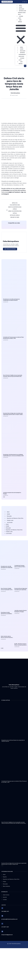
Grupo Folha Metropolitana (14, 207)
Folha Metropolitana (15, 204)
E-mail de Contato (5, 917)
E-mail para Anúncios (6, 933)
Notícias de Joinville (15, 215)
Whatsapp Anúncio (5, 925)
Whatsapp (3, 910)
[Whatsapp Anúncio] (2, 924)
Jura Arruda (20, 20)
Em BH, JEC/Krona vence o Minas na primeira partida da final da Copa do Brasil (20, 645)
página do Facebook (14, 192)
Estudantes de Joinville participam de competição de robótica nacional (11, 300)
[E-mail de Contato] (2, 916)
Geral (20, 5)
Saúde (20, 7)
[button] (20, 34)
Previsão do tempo (14, 217)
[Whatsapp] (26, 1)
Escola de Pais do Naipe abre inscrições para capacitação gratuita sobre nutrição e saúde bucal (13, 414)
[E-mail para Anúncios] (2, 931)
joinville (15, 209)
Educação (21, 8)
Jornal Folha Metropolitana (14, 211)
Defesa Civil (15, 202)
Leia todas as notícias (10, 248)
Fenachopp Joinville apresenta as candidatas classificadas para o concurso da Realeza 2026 (13, 455)
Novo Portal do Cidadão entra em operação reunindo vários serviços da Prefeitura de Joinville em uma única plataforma (12, 376)
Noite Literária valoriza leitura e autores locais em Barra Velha (6, 637)
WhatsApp (6, 190)
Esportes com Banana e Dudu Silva (22, 12)
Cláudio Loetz (20, 17)
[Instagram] (24, 1)
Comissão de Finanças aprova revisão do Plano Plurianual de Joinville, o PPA (13, 338)
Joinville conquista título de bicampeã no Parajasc (20, 611)
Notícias (15, 213)
